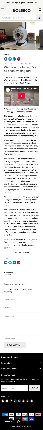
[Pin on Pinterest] (18, 59)
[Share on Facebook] (5, 59)
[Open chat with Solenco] (18, 421)
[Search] (39, 17)
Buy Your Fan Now (21, 252)
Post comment (14, 345)
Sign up (34, 388)
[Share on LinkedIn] (14, 59)
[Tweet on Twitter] (10, 59)
